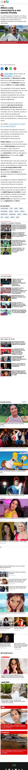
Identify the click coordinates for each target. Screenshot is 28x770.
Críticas (16, 211)
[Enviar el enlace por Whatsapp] (10, 68)
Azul (2, 217)
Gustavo (22, 211)
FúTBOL (2, 5)
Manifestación (4, 214)
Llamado (25, 214)
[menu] (2, 1)
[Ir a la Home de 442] (6, 2)
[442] (14, 765)
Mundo (21, 208)
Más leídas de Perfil (8, 339)
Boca (11, 208)
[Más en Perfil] (9, 653)
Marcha (11, 211)
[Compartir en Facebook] (2, 68)
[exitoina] (14, 657)
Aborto (19, 214)
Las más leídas (6, 277)
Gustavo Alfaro (4, 208)
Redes (17, 217)
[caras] (14, 708)
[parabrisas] (14, 733)
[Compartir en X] (6, 68)
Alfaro (16, 208)
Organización (12, 214)
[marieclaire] (14, 682)
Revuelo (7, 217)
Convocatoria (4, 211)
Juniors (12, 217)
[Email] (14, 68)
